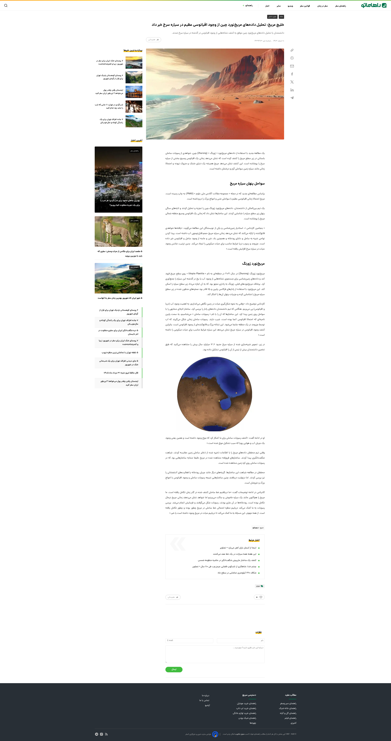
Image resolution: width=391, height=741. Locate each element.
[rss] (106, 734)
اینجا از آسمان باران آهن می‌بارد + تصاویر (238, 548)
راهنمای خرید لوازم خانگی (244, 713)
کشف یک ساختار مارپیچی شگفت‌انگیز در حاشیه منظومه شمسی (227, 560)
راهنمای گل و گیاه (288, 713)
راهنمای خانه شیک (287, 708)
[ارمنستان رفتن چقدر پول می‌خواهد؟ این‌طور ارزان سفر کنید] (134, 92)
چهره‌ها (253, 723)
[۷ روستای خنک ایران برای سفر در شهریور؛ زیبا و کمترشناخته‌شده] (134, 62)
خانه (281, 17)
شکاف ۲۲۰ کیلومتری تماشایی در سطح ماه (237, 573)
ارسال (174, 669)
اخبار (267, 6)
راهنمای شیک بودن (247, 718)
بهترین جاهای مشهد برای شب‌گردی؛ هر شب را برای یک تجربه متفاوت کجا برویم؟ (120, 203)
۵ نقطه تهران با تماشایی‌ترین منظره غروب (120, 352)
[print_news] (292, 58)
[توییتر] (292, 82)
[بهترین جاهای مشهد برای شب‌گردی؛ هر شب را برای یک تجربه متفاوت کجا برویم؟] (118, 179)
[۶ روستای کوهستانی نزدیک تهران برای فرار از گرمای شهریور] (134, 77)
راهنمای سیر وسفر (288, 703)
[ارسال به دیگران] (292, 66)
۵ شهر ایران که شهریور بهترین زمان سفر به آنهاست (120, 298)
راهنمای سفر (340, 6)
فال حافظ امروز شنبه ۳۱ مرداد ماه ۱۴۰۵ (121, 373)
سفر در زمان (322, 6)
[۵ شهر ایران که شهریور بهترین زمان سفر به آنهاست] (118, 278)
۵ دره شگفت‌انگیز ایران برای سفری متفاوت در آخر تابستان (118, 332)
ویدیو (290, 6)
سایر (279, 6)
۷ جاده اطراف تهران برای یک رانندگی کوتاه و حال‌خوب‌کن (111, 121)
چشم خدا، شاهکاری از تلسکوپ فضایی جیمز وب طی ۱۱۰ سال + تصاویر (224, 567)
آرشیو (207, 705)
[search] (6, 5)
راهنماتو (249, 5)
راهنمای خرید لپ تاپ (246, 708)
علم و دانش (272, 17)
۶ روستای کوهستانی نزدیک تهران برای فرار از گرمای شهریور (109, 77)
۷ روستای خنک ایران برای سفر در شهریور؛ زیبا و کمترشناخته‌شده (109, 62)
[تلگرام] (292, 98)
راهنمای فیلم (290, 718)
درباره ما (206, 696)
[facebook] (292, 74)
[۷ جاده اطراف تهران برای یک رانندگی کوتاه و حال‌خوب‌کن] (134, 121)
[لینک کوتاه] (292, 50)
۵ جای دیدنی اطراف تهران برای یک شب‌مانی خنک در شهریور (118, 362)
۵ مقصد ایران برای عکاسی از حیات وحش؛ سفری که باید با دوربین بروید (120, 254)
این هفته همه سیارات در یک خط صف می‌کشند (234, 554)
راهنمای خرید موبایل (246, 703)
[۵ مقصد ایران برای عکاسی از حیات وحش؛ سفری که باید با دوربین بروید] (118, 231)
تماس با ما (204, 700)
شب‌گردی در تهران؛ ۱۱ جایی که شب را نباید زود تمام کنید (109, 106)
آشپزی (293, 723)
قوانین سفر (305, 6)
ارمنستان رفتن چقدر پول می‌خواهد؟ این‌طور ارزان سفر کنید (109, 92)
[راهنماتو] (373, 5)
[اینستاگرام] (101, 734)
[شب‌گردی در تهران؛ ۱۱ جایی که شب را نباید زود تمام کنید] (134, 106)
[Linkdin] (292, 90)
